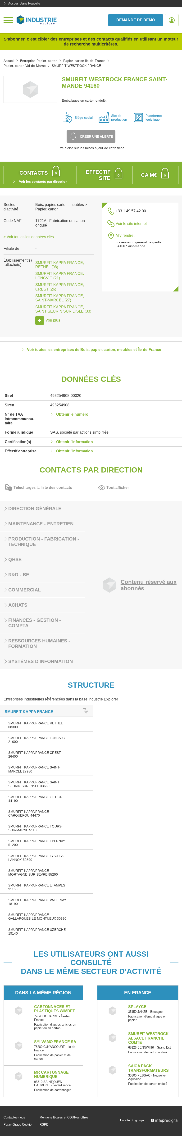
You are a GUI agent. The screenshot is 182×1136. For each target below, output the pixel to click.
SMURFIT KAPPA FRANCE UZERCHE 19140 (37, 931)
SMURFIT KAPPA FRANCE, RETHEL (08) (59, 265)
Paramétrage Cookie (18, 1124)
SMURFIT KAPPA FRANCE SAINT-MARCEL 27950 (34, 769)
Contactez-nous (14, 1117)
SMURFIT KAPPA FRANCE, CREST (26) (59, 287)
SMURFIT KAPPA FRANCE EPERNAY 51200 (36, 843)
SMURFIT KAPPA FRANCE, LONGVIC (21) (59, 276)
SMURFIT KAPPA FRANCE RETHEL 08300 (35, 725)
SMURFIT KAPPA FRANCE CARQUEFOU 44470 (28, 813)
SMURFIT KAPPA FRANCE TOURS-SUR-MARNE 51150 (35, 828)
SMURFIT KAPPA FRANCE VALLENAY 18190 (37, 902)
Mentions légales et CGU (57, 1117)
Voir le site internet (131, 224)
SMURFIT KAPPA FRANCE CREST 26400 (34, 754)
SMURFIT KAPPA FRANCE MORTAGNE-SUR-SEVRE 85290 (33, 872)
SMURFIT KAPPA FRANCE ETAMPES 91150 (36, 887)
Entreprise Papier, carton (38, 61)
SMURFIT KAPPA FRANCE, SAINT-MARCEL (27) (59, 298)
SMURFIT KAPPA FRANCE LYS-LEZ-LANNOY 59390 (36, 858)
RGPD (44, 1124)
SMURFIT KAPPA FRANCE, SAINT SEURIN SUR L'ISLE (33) (63, 309)
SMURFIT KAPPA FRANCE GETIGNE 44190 (36, 799)
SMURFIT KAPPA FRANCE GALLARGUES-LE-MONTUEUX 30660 (37, 916)
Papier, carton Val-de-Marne (25, 66)
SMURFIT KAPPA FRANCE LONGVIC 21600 (36, 740)
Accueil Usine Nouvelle (24, 3)
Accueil (9, 61)
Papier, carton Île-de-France (84, 61)
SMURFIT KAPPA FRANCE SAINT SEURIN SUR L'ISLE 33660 (33, 784)
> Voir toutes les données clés (29, 237)
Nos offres (81, 1117)
